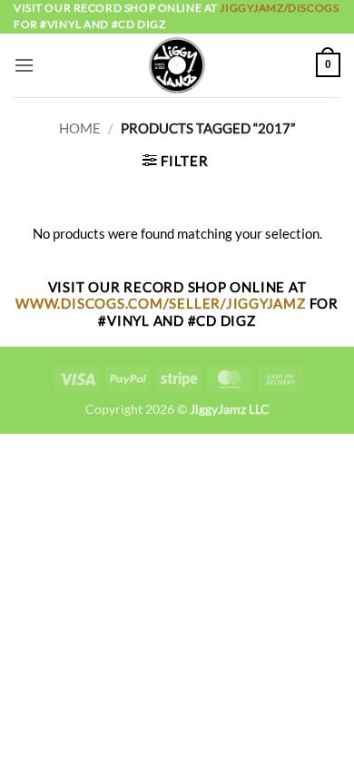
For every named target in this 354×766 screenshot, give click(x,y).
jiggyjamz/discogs (279, 8)
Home (80, 128)
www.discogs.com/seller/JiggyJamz (162, 303)
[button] (24, 65)
